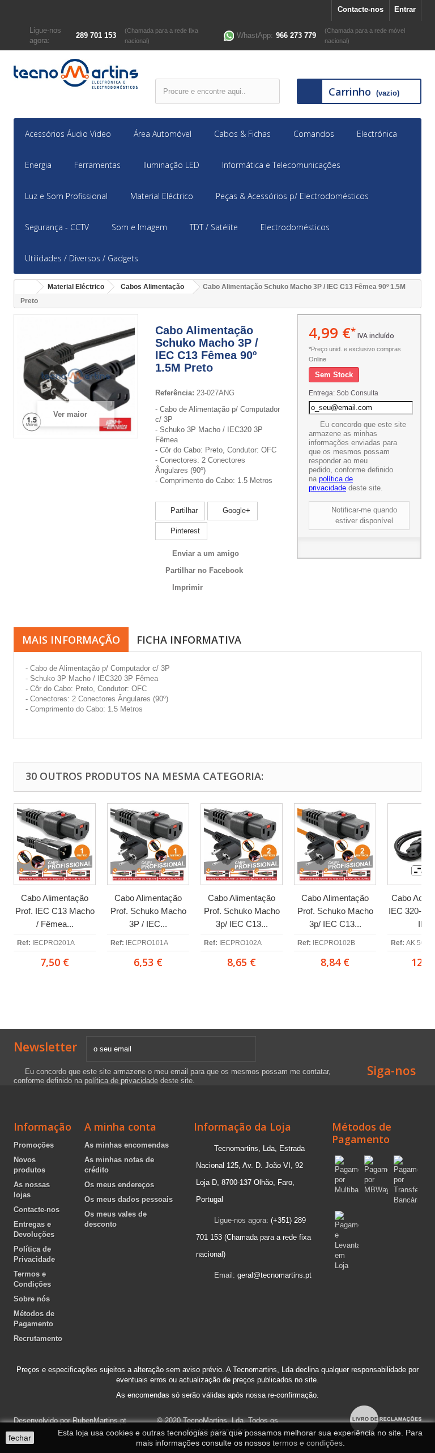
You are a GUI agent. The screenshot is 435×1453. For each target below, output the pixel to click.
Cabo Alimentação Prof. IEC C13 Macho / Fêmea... (55, 911)
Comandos (313, 133)
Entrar (405, 9)
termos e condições (307, 1442)
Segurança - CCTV (57, 227)
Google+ (235, 510)
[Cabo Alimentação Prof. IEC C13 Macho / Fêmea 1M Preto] (55, 844)
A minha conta (120, 1126)
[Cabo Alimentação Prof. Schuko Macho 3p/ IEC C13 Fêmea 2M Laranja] (335, 844)
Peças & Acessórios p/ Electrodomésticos (292, 196)
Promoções (34, 1145)
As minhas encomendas (126, 1145)
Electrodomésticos (295, 227)
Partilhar (183, 510)
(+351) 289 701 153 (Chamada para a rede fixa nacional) (253, 1237)
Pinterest (184, 531)
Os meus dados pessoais (128, 1199)
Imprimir (187, 587)
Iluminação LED (171, 164)
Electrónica (377, 133)
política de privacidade (331, 483)
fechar (19, 1437)
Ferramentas (97, 164)
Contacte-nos (360, 9)
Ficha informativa (189, 639)
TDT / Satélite (214, 227)
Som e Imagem (139, 227)
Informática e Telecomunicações (281, 164)
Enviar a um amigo (205, 553)
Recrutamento (38, 1338)
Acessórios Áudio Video (68, 133)
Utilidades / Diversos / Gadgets (81, 258)
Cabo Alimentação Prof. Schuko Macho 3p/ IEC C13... (242, 911)
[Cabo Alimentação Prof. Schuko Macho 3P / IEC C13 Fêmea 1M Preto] (148, 844)
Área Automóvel (162, 133)
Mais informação (71, 639)
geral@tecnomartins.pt (274, 1275)
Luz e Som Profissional (66, 196)
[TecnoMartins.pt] (76, 74)
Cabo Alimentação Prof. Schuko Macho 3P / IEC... (148, 911)
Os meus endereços (119, 1184)
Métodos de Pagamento (361, 1133)
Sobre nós (32, 1299)
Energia (38, 164)
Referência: (174, 393)
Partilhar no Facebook (204, 570)
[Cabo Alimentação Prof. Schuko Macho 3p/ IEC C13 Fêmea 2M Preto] (242, 844)
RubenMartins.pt (99, 1420)
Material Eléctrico (161, 196)
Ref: (24, 943)
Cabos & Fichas (242, 133)
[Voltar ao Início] (25, 287)
